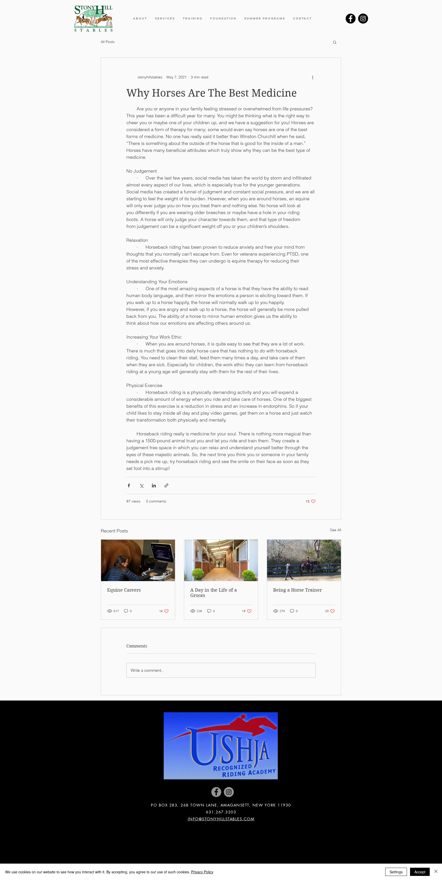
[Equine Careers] (138, 560)
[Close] (436, 872)
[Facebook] (351, 19)
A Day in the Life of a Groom (213, 592)
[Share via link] (166, 485)
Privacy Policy (202, 871)
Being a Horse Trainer (297, 590)
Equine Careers (124, 590)
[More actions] (313, 77)
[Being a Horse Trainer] (304, 560)
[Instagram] (363, 19)
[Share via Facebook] (128, 485)
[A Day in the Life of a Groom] (221, 560)
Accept (419, 871)
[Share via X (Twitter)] (141, 485)
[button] (140, 19)
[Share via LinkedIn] (153, 485)
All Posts (108, 41)
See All (335, 530)
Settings (396, 871)
